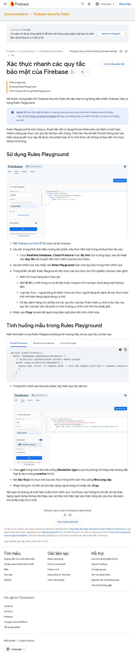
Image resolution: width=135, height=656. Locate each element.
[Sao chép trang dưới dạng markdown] (83, 72)
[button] (18, 343)
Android (8, 606)
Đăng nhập (125, 3)
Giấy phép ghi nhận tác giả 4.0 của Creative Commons (96, 529)
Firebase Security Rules (51, 14)
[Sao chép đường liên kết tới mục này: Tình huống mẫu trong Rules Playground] (105, 326)
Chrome (8, 611)
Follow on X (53, 569)
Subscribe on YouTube (59, 574)
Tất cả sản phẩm (12, 627)
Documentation (16, 14)
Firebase (11, 51)
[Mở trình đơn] (5, 4)
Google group (98, 569)
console (28, 243)
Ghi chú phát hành (101, 574)
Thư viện (8, 574)
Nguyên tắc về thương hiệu (105, 579)
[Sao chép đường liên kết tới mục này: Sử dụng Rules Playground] (72, 155)
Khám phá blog (55, 558)
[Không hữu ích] (125, 51)
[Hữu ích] (121, 51)
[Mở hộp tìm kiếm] (83, 4)
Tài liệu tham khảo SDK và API (19, 564)
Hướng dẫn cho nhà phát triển (19, 558)
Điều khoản (9, 640)
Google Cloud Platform (16, 621)
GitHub (7, 579)
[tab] (18, 343)
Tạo (12, 55)
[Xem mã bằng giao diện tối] (120, 349)
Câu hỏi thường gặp (101, 585)
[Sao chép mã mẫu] (125, 349)
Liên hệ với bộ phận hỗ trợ (104, 558)
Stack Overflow (99, 564)
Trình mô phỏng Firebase (43, 116)
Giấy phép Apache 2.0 (52, 532)
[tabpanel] (67, 364)
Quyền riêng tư (26, 640)
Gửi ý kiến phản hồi (114, 64)
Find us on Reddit (56, 564)
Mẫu (6, 569)
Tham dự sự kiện (56, 579)
